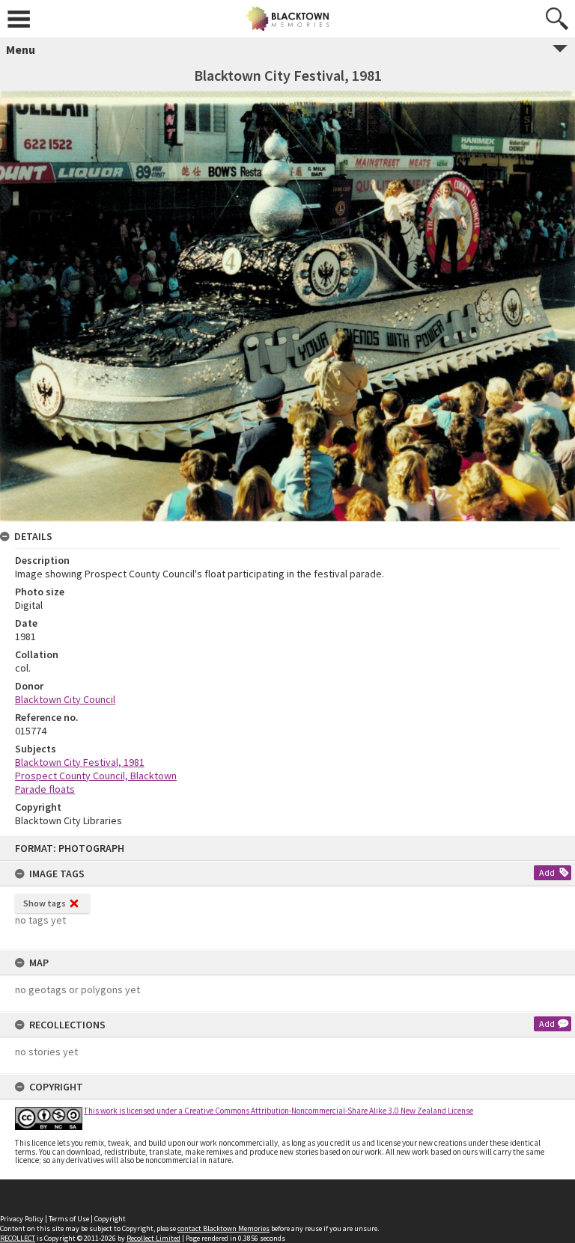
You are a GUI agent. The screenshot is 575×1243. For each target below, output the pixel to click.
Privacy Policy (21, 1219)
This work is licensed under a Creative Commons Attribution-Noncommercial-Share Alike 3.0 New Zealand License (278, 1110)
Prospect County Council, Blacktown (96, 775)
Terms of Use (69, 1219)
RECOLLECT (17, 1238)
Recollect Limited (153, 1238)
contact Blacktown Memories (223, 1228)
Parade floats (45, 789)
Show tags (44, 903)
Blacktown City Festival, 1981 (79, 762)
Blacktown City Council (65, 699)
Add (547, 872)
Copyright (110, 1219)
